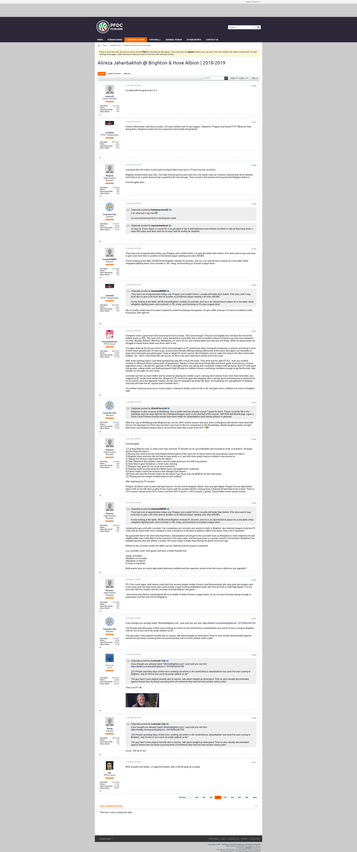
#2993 (254, 403)
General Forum (174, 40)
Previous (182, 797)
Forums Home (115, 40)
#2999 (254, 718)
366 (246, 797)
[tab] (102, 73)
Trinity (110, 728)
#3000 (254, 762)
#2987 (254, 122)
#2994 (254, 439)
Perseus (110, 176)
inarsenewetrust (109, 341)
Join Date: (104, 106)
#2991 (254, 285)
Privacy (244, 839)
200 (218, 797)
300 (239, 797)
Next (255, 797)
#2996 (254, 580)
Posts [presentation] (101, 74)
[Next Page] (248, 78)
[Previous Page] (246, 78)
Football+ (155, 40)
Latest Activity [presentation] (114, 74)
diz (109, 773)
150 (203, 797)
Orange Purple (105, 839)
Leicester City (109, 214)
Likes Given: (105, 112)
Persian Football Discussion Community (137, 45)
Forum (105, 45)
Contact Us (212, 40)
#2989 (254, 204)
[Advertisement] (178, 10)
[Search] (258, 27)
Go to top (255, 839)
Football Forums (115, 45)
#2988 (254, 165)
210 (225, 797)
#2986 (254, 86)
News (100, 40)
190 (210, 797)
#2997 (254, 619)
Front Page (214, 839)
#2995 (254, 503)
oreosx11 (109, 96)
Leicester (143, 546)
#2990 (254, 249)
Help (223, 839)
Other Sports (194, 40)
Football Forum (136, 40)
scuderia (110, 132)
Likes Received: (106, 110)
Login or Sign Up (252, 2)
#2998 (254, 655)
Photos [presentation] (127, 74)
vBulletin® (248, 848)
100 (196, 797)
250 (232, 797)
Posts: (102, 108)
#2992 (254, 331)
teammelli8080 (109, 259)
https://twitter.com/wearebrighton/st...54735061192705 (228, 623)
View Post (170, 210)
